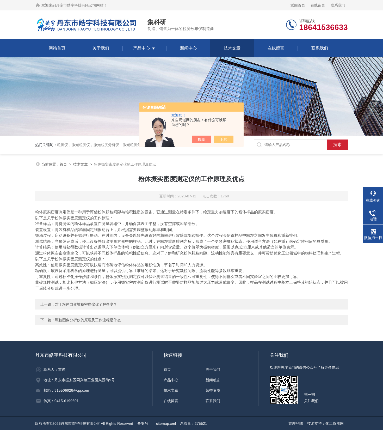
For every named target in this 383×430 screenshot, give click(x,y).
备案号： (144, 423)
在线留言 (318, 5)
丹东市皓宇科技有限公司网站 (79, 5)
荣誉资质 (213, 390)
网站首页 (57, 48)
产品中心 (141, 48)
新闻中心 (188, 48)
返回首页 (298, 5)
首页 (63, 164)
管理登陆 (295, 423)
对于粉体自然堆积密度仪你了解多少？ (86, 304)
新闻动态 (213, 380)
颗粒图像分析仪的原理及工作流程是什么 (88, 320)
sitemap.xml (166, 423)
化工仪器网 (334, 423)
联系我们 (338, 5)
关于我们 (100, 48)
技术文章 (232, 48)
